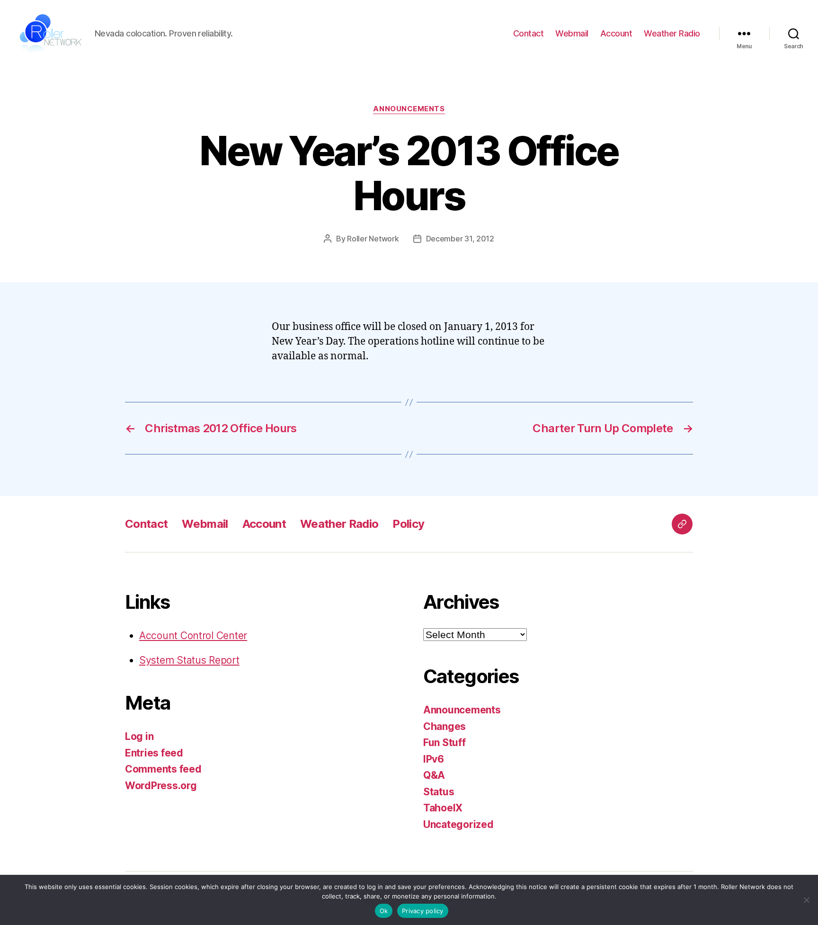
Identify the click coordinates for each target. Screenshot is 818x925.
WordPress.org (161, 786)
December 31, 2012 (460, 238)
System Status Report (189, 660)
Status (438, 792)
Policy (408, 524)
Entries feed (154, 753)
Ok (384, 911)
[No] (806, 900)
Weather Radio (672, 33)
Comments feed (163, 769)
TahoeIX (442, 808)
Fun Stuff (444, 742)
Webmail (571, 33)
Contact (528, 33)
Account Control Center (193, 635)
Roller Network (373, 238)
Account (616, 33)
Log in (139, 736)
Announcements (409, 109)
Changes (444, 726)
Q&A (434, 775)
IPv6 (433, 759)
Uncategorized (458, 824)
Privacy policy (423, 911)
